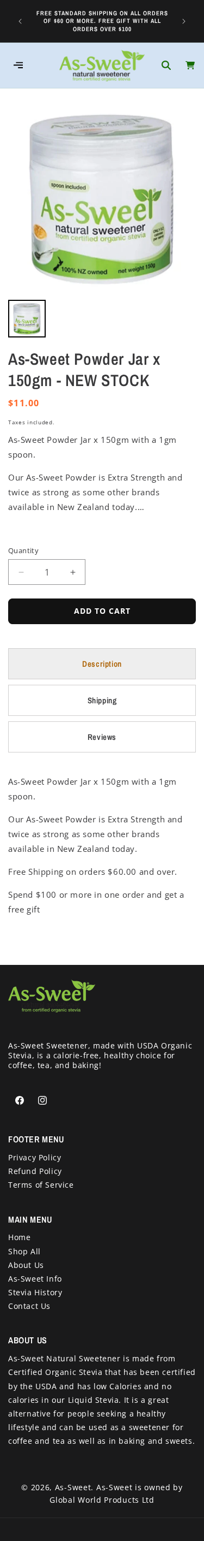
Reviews (102, 737)
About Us (26, 1265)
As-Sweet (73, 1487)
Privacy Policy (34, 1157)
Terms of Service (41, 1185)
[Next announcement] (184, 21)
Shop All (24, 1251)
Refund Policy (35, 1171)
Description (102, 663)
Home (19, 1237)
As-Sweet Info (35, 1278)
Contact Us (29, 1306)
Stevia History (35, 1292)
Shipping (102, 700)
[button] (166, 66)
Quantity (23, 550)
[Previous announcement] (20, 21)
